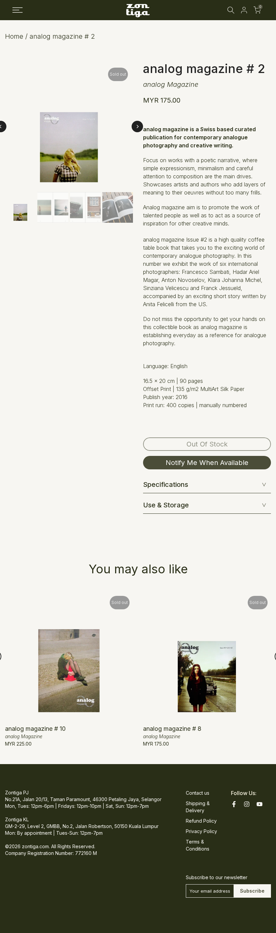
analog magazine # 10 (35, 728)
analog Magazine (170, 84)
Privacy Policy (201, 831)
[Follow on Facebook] (234, 804)
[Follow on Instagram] (247, 804)
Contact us (197, 793)
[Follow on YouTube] (259, 804)
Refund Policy (201, 821)
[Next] (137, 126)
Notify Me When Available (207, 463)
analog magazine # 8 (172, 728)
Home (14, 36)
